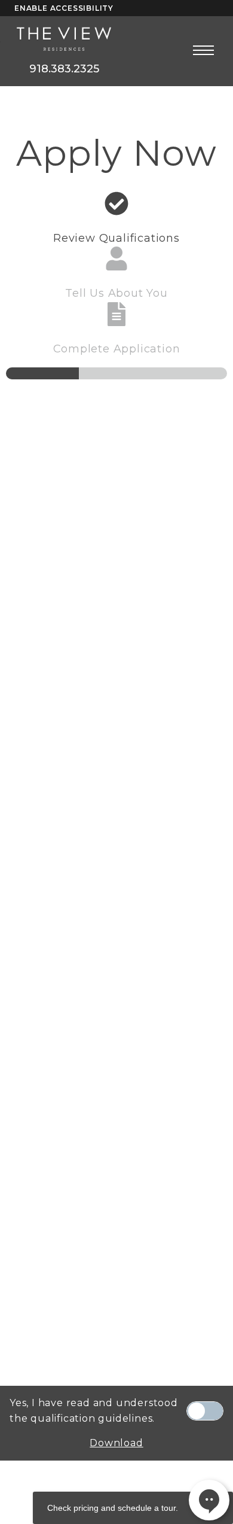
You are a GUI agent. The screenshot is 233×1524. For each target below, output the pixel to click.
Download (116, 1443)
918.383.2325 (64, 68)
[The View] (64, 39)
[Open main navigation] (203, 50)
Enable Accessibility (64, 8)
